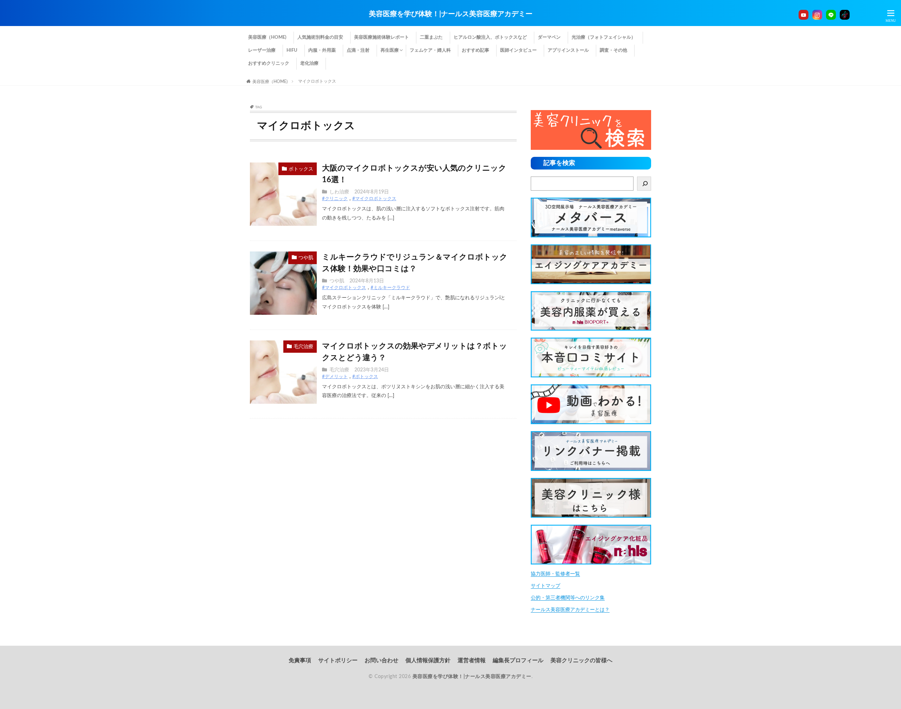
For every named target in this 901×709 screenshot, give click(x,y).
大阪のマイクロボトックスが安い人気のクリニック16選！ (414, 174)
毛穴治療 (303, 346)
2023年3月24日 (371, 370)
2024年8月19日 (371, 192)
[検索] (644, 184)
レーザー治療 (262, 50)
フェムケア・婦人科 (430, 50)
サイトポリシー (338, 660)
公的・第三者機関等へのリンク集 (568, 597)
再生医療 (389, 50)
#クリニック (335, 199)
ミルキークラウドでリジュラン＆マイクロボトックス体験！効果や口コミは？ (415, 263)
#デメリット (335, 377)
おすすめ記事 (475, 50)
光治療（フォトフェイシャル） (604, 37)
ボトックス (301, 169)
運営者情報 (472, 660)
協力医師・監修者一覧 (555, 573)
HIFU (291, 50)
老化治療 (309, 63)
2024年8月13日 (366, 281)
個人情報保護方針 (427, 660)
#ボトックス (365, 377)
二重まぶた (431, 37)
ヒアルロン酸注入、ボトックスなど (490, 37)
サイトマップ (545, 585)
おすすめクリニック (268, 63)
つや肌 (305, 257)
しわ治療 (339, 192)
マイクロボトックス (317, 81)
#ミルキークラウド (390, 288)
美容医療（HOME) (267, 37)
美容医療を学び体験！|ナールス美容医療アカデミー (451, 14)
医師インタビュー (518, 50)
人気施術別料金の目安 (320, 37)
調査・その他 (613, 50)
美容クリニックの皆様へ (581, 660)
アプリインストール (568, 50)
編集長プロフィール (518, 660)
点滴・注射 (358, 50)
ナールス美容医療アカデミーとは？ (570, 609)
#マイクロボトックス (374, 199)
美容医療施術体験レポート (381, 37)
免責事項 (300, 660)
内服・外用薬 (322, 50)
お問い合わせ (381, 660)
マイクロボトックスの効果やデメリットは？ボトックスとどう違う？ (414, 352)
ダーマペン (549, 37)
